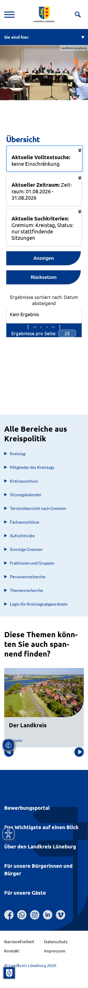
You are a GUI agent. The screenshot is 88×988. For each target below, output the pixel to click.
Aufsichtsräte (22, 535)
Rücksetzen (44, 277)
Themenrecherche (26, 590)
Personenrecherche (27, 576)
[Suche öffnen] (78, 14)
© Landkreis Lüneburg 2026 (30, 965)
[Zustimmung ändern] (9, 973)
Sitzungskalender (26, 494)
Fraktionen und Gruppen (32, 563)
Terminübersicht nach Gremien (38, 508)
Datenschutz (56, 941)
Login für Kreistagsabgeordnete (38, 604)
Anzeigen (43, 258)
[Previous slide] (9, 752)
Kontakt (11, 950)
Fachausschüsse (24, 522)
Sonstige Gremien (26, 549)
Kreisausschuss (24, 481)
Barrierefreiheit (19, 941)
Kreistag (17, 453)
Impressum (54, 950)
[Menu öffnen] (9, 15)
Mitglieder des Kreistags (32, 467)
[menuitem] (67, 333)
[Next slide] (79, 752)
